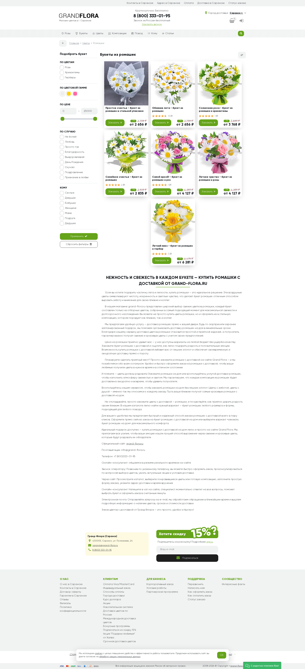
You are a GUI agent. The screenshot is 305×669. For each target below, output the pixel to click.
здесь (209, 542)
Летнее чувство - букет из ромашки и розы (215, 178)
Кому (154, 33)
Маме (68, 213)
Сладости (75, 654)
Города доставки (114, 596)
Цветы (99, 33)
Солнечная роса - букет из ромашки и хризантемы (216, 109)
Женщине (70, 208)
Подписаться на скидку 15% (119, 630)
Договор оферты (70, 592)
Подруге (70, 218)
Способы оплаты (113, 592)
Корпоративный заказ (159, 584)
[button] (262, 665)
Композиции (119, 33)
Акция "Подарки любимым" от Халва (119, 636)
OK (222, 655)
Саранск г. (236, 13)
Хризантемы (72, 72)
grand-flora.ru (134, 444)
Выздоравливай (74, 157)
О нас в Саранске (71, 584)
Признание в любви (76, 177)
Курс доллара (112, 599)
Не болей (70, 137)
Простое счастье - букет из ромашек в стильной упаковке (124, 109)
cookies (98, 653)
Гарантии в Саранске (73, 596)
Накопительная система (118, 607)
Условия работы (156, 588)
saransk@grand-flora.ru (105, 545)
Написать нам (196, 588)
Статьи (169, 33)
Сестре (69, 193)
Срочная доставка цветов (119, 641)
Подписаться (190, 558)
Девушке (70, 198)
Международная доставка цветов (119, 620)
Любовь (69, 142)
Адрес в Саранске (168, 3)
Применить (76, 236)
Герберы (70, 77)
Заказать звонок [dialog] (152, 24)
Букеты (83, 33)
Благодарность (74, 152)
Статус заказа (237, 3)
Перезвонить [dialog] (195, 584)
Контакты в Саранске (140, 3)
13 (169, 116)
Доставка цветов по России (115, 613)
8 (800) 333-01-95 (151, 16)
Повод (139, 33)
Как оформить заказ (200, 592)
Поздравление (74, 172)
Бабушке (70, 203)
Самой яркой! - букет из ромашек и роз (167, 178)
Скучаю (70, 167)
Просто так (72, 147)
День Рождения (74, 162)
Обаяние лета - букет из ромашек (167, 109)
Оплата (189, 3)
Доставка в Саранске (211, 3)
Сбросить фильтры (77, 244)
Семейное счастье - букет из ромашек (123, 178)
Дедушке (70, 223)
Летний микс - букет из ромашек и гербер (172, 247)
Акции (106, 603)
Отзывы (64, 599)
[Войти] (241, 21)
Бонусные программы (116, 626)
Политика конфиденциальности (73, 609)
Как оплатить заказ (199, 596)
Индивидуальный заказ (116, 588)
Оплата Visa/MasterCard (118, 584)
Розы (67, 33)
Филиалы (65, 603)
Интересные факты (233, 584)
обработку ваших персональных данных (119, 657)
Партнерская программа (162, 592)
